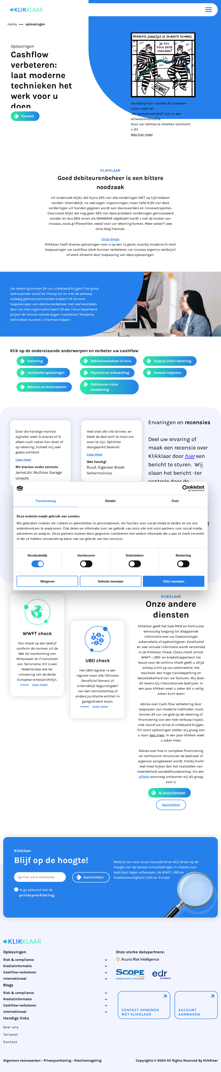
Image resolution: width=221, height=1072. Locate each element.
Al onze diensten (172, 793)
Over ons (11, 1027)
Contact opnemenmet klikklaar (140, 1012)
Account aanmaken (189, 1012)
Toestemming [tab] (45, 501)
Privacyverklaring (57, 1060)
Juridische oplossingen (46, 373)
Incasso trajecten (167, 373)
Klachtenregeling (87, 1060)
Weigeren (47, 581)
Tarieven (10, 1034)
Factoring (35, 361)
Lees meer (23, 459)
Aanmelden (171, 805)
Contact (28, 116)
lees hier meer (142, 134)
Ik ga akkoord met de (37, 892)
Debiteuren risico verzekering (104, 387)
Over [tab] (175, 501)
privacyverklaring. (37, 895)
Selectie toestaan (110, 581)
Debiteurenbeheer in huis (111, 361)
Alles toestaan (173, 581)
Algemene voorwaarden (22, 1060)
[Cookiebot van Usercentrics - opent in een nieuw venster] (185, 488)
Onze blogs (110, 239)
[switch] (86, 563)
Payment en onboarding (110, 373)
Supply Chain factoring (172, 361)
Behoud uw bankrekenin (46, 387)
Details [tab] (110, 501)
